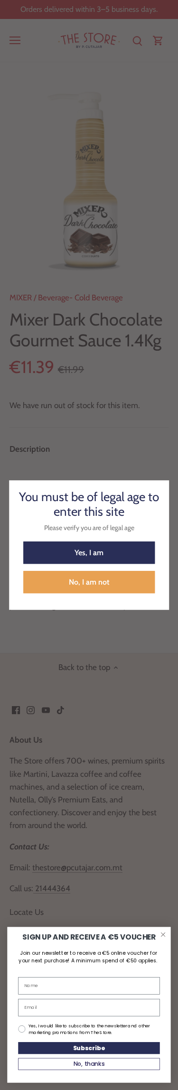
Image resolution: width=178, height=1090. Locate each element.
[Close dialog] (163, 935)
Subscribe (89, 1047)
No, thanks (89, 1064)
